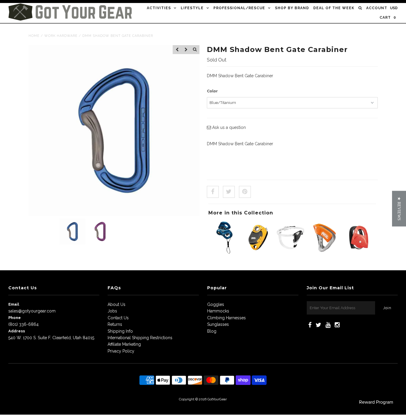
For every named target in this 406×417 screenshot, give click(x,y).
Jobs (112, 311)
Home (34, 36)
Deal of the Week (333, 8)
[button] (399, 208)
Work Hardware (61, 36)
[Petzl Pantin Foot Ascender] (292, 252)
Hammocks (218, 311)
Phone (14, 317)
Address (16, 331)
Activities (159, 8)
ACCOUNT (376, 8)
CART (388, 17)
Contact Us (118, 317)
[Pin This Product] (245, 192)
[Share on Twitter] (229, 192)
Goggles (215, 304)
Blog (211, 331)
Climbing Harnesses (226, 317)
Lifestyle (192, 8)
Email (13, 304)
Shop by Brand (292, 8)
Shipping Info (120, 331)
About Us (116, 304)
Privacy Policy (121, 351)
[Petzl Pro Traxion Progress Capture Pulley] (258, 252)
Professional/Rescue (239, 8)
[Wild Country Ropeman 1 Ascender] (224, 252)
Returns (115, 324)
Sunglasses (218, 324)
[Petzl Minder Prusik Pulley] (358, 252)
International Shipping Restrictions (140, 337)
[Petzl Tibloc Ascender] (325, 252)
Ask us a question (228, 127)
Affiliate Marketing (124, 344)
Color (212, 91)
